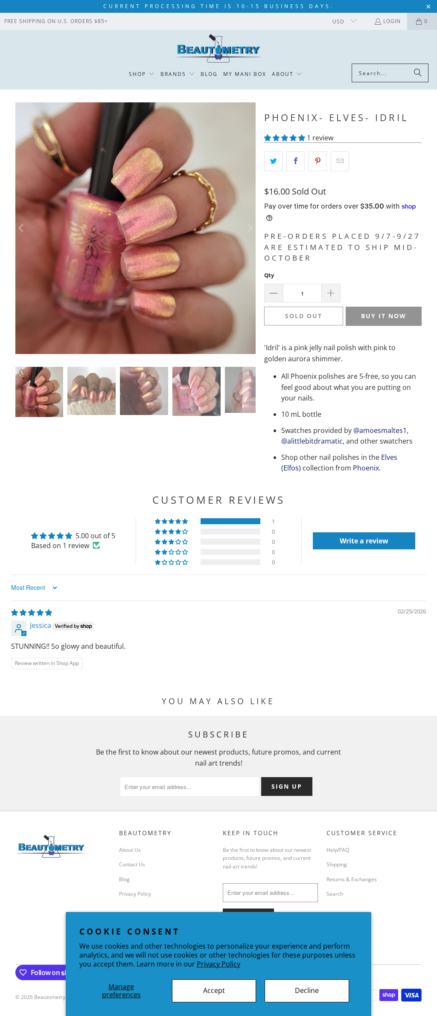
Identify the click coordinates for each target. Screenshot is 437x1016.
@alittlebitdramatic (312, 441)
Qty (269, 275)
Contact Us (132, 864)
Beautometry (49, 997)
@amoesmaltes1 (380, 430)
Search (334, 893)
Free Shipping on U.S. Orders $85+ (56, 21)
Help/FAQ (337, 849)
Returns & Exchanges (351, 879)
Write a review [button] (364, 541)
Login (392, 21)
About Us (130, 849)
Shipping (336, 864)
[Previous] (22, 228)
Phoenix (366, 468)
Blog (124, 879)
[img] (31, 612)
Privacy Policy (218, 964)
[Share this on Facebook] (295, 161)
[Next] (249, 228)
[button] (142, 74)
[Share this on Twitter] (273, 161)
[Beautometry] (218, 49)
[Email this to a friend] (340, 161)
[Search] (417, 73)
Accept (214, 990)
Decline (307, 990)
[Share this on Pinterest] (318, 161)
